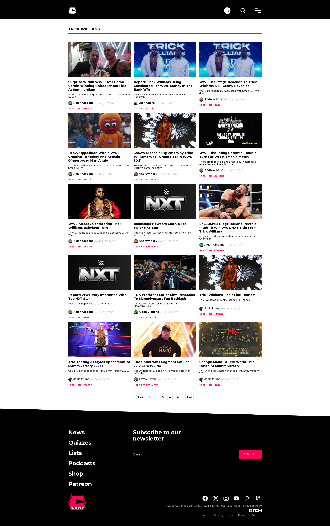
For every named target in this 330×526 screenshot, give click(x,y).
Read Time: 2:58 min (211, 250)
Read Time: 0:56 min (146, 247)
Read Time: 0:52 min (146, 385)
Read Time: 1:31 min (145, 317)
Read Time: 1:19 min (211, 314)
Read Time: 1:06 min (80, 108)
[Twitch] (257, 498)
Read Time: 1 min (144, 108)
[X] (215, 498)
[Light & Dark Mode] (227, 10)
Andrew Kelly (213, 99)
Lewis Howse (148, 379)
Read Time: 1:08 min (80, 385)
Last (189, 397)
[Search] (243, 10)
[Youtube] (236, 498)
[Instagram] (226, 498)
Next (179, 397)
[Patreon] (247, 498)
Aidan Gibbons (83, 102)
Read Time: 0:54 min (80, 247)
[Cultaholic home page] (146, 10)
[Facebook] (205, 498)
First (140, 397)
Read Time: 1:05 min (80, 179)
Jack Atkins (147, 102)
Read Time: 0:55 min (211, 176)
